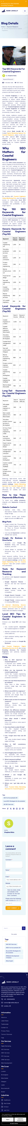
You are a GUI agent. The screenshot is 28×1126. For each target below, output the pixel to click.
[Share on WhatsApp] (20, 808)
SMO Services (5, 1053)
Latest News (4, 1021)
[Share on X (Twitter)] (11, 808)
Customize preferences (20, 1119)
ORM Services (5, 1059)
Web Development (6, 1063)
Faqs (2, 1037)
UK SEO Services (8, 804)
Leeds (3, 1085)
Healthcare (7, 1100)
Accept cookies (14, 1123)
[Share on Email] (23, 808)
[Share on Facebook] (8, 808)
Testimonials (4, 1024)
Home (3, 26)
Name (7, 870)
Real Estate (7, 1103)
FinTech (6, 1107)
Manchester (4, 1078)
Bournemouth (5, 1088)
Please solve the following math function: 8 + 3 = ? (13, 899)
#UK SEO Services (11, 944)
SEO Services (5, 1049)
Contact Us (4, 1027)
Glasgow (3, 1081)
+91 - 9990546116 (9, 999)
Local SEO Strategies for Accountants (14, 801)
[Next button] (1, 1)
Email (7, 876)
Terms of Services (6, 1034)
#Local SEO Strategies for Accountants (13, 951)
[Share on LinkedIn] (17, 808)
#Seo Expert (9, 961)
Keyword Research (12, 26)
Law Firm (6, 1110)
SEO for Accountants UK (10, 798)
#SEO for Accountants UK (13, 947)
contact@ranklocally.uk (11, 1002)
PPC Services (5, 1056)
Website (8, 883)
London (3, 1071)
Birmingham (4, 1075)
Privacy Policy (5, 1031)
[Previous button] (3, 1)
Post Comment (12, 908)
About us (4, 1017)
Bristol (3, 1091)
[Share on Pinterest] (14, 808)
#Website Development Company (12, 956)
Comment (9, 859)
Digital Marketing (6, 1046)
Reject (7, 1119)
